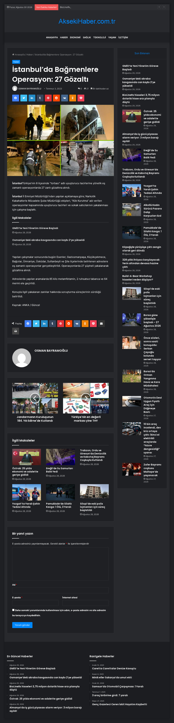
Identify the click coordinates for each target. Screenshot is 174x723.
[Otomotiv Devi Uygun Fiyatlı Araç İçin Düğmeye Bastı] (131, 401)
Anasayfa (52, 37)
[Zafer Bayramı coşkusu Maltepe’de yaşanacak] (131, 469)
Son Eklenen (142, 53)
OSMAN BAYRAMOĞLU (29, 88)
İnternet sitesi (69, 597)
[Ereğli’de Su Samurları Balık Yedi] (60, 457)
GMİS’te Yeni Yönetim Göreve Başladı (35, 228)
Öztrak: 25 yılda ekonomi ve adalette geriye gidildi (25, 472)
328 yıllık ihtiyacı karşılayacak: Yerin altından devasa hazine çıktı (141, 263)
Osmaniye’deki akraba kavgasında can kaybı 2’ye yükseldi (48, 240)
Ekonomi (75, 37)
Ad (14, 584)
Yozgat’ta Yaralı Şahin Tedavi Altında (26, 505)
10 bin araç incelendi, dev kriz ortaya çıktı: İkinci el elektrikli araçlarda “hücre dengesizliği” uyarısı (152, 438)
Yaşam (112, 37)
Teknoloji (99, 37)
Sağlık (87, 37)
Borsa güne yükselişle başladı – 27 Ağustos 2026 (152, 320)
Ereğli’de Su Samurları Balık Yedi (59, 470)
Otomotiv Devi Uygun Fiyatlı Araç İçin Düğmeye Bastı (153, 405)
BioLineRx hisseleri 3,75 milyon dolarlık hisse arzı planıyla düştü (93, 7)
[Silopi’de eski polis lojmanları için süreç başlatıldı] (94, 492)
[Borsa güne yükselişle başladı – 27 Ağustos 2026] (131, 319)
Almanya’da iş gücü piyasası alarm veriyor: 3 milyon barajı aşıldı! (140, 137)
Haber (64, 37)
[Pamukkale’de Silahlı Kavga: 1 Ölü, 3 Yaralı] (60, 492)
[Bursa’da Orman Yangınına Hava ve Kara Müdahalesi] (131, 376)
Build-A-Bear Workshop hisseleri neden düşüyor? (137, 277)
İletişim (123, 37)
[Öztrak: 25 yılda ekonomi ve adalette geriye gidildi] (26, 457)
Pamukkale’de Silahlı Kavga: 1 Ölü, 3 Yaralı (59, 505)
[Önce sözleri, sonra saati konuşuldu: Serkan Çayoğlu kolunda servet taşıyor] (131, 342)
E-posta (17, 597)
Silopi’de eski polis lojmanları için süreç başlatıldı (92, 507)
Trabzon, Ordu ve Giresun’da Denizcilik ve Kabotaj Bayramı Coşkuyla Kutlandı (93, 455)
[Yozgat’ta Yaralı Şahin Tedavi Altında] (26, 492)
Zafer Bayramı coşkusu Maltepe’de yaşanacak (152, 470)
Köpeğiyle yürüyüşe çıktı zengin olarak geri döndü (141, 248)
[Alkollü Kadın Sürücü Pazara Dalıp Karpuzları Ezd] (131, 209)
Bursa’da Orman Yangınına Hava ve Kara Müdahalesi (152, 378)
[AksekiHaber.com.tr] (87, 21)
